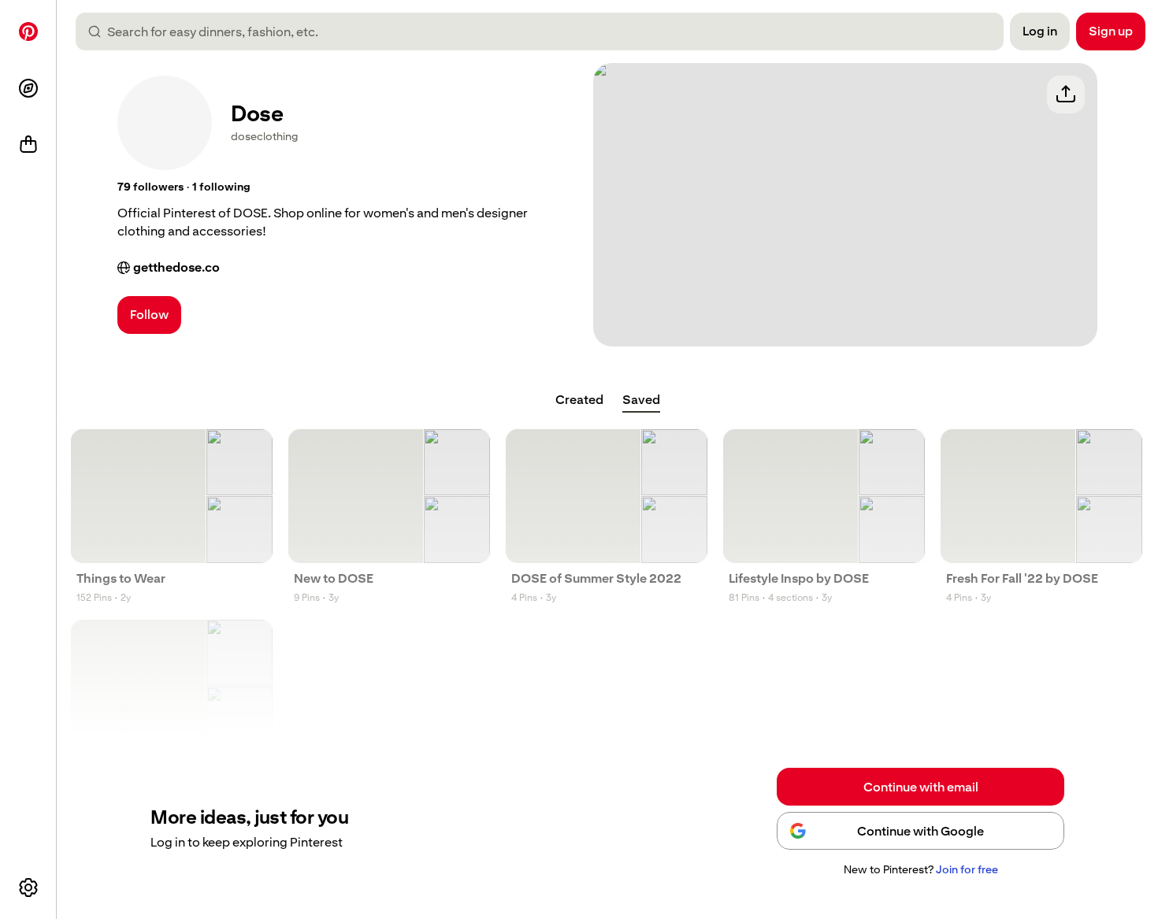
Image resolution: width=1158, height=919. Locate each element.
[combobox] (546, 31)
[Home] (28, 31)
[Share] (1066, 94)
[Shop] (28, 145)
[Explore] (28, 88)
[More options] (28, 887)
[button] (150, 187)
